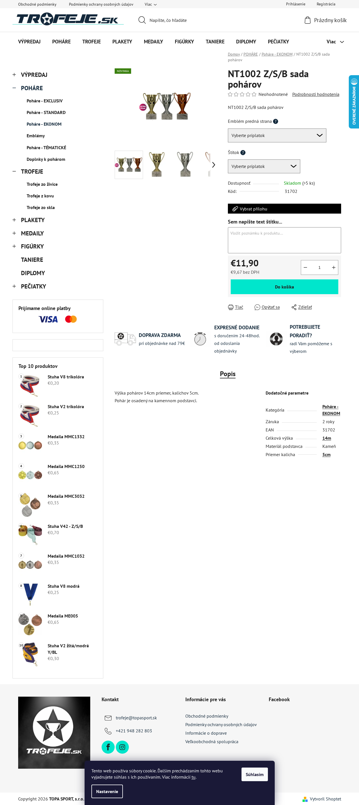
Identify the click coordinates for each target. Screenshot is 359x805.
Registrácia (326, 4)
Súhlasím (255, 774)
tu (194, 777)
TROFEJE (32, 171)
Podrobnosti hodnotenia (315, 94)
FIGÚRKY (32, 246)
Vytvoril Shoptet (325, 799)
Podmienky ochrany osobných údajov (101, 4)
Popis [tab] (228, 373)
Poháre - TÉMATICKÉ (46, 147)
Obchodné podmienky (37, 4)
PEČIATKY (33, 286)
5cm (326, 454)
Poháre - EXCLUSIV (45, 101)
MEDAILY (32, 233)
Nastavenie (107, 791)
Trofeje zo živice (42, 184)
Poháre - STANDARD (46, 112)
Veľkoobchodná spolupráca (211, 741)
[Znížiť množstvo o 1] (305, 267)
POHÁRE (32, 88)
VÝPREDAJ (34, 75)
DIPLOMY (33, 273)
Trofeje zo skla (41, 207)
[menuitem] (29, 41)
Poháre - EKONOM (44, 124)
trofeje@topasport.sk (136, 717)
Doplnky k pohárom (46, 159)
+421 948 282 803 (134, 731)
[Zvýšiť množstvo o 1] (333, 267)
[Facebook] (108, 747)
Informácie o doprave (206, 733)
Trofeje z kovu (40, 196)
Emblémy (36, 135)
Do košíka (284, 287)
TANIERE (32, 260)
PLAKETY (33, 220)
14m (326, 438)
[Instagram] (122, 747)
